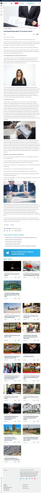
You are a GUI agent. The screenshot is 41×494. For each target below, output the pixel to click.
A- (34, 34)
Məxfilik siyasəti (26, 488)
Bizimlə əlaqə (25, 486)
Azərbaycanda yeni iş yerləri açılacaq (12, 243)
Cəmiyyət (6, 277)
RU (1, 5)
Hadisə (24, 277)
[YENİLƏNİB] (12, 450)
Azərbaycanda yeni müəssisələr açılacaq (13, 239)
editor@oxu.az (6, 488)
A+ (37, 34)
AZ (1, 3)
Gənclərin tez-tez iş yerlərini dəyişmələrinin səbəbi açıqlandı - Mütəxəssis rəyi (21, 237)
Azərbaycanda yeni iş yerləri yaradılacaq (13, 241)
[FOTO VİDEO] (12, 285)
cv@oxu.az (6, 485)
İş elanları (12, 224)
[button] (25, 3)
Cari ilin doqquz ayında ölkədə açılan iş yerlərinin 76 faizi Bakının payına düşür (20, 245)
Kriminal (6, 421)
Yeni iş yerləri (6, 224)
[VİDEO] (31, 265)
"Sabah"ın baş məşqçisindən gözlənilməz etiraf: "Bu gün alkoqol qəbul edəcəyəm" (16, 0)
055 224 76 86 (6, 490)
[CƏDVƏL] (31, 408)
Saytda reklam (25, 484)
